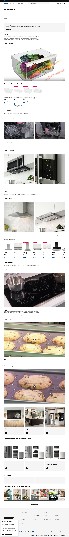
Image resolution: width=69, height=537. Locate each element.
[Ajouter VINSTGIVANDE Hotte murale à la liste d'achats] (25, 257)
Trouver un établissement (37, 515)
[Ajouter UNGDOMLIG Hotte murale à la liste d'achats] (54, 257)
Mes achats (45, 515)
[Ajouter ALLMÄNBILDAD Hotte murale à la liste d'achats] (64, 257)
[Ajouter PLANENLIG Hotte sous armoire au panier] (14, 257)
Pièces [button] (13, 3)
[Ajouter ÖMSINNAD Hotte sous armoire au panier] (43, 257)
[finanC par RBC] (33, 531)
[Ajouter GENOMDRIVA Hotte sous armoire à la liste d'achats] (35, 257)
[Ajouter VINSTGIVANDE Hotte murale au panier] (24, 257)
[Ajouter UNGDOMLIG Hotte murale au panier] (53, 257)
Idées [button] (19, 3)
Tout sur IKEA (56, 512)
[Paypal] (22, 531)
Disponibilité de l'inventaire (25, 516)
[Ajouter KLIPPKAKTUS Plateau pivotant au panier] (33, 101)
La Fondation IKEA (57, 519)
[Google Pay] (26, 531)
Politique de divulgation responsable (45, 535)
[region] (9, 528)
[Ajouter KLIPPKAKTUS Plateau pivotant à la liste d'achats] (35, 101)
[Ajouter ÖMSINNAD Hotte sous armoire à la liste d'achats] (45, 257)
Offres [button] (16, 3)
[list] (34, 97)
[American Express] (19, 531)
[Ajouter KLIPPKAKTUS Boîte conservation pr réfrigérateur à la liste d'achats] (6, 103)
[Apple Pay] (24, 531)
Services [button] (22, 3)
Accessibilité (63, 535)
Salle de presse (57, 515)
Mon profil (45, 512)
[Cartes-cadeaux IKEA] (28, 531)
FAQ (22, 515)
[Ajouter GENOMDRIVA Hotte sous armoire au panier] (33, 257)
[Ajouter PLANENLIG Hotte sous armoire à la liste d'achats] (16, 257)
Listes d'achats (46, 516)
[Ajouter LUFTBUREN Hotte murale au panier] (4, 257)
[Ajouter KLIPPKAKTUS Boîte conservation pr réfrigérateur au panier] (4, 103)
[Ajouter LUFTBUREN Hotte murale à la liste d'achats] (6, 257)
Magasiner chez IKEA (36, 512)
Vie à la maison (57, 516)
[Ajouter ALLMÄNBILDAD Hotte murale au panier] (62, 257)
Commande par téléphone (37, 522)
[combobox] (38, 3)
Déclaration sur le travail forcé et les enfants (57, 535)
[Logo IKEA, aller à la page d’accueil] (6, 3)
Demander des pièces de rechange (26, 522)
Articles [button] (10, 3)
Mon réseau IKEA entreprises (47, 519)
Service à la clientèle (24, 512)
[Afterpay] (30, 531)
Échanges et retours (24, 523)
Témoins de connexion (38, 535)
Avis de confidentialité (33, 535)
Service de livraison (36, 516)
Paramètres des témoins (8, 534)
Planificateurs (23, 519)
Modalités (51, 535)
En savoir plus (5, 516)
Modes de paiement (36, 519)
